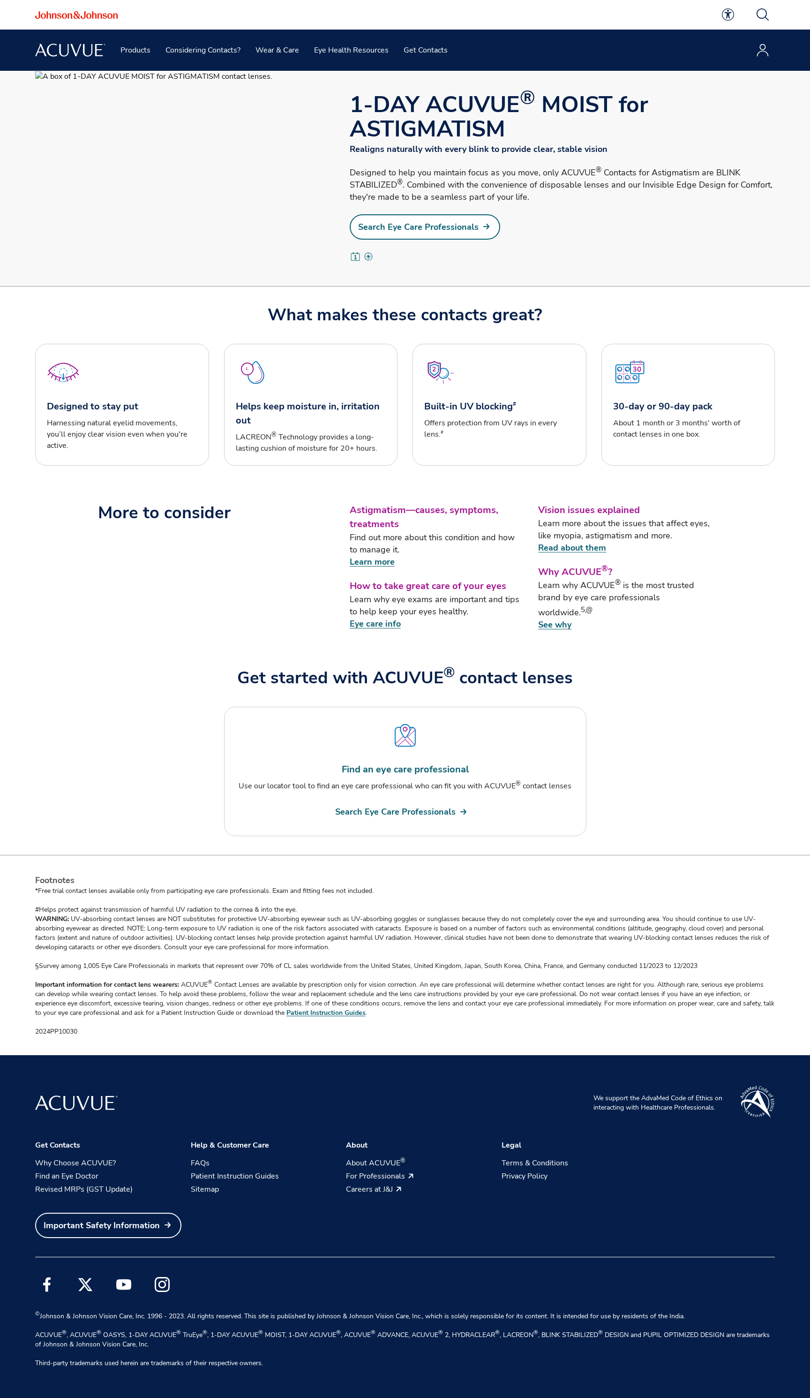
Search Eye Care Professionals (418, 227)
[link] (728, 14)
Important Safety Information (102, 1225)
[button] (762, 14)
